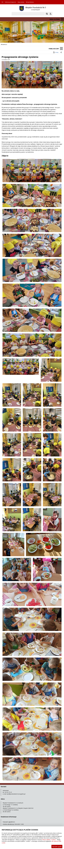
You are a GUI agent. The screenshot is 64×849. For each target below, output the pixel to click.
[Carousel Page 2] (17, 39)
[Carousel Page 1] (16, 39)
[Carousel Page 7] (25, 39)
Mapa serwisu (21, 2)
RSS (2, 2)
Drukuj (56, 52)
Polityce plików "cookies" (49, 839)
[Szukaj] (47, 14)
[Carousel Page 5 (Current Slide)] (22, 39)
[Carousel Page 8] (27, 39)
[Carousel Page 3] (19, 39)
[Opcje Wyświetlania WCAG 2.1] (50, 14)
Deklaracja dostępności (10, 2)
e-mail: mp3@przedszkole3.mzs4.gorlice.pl (14, 794)
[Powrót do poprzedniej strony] (61, 52)
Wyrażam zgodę (57, 846)
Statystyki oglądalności (9, 822)
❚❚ (3, 39)
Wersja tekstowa (30, 2)
